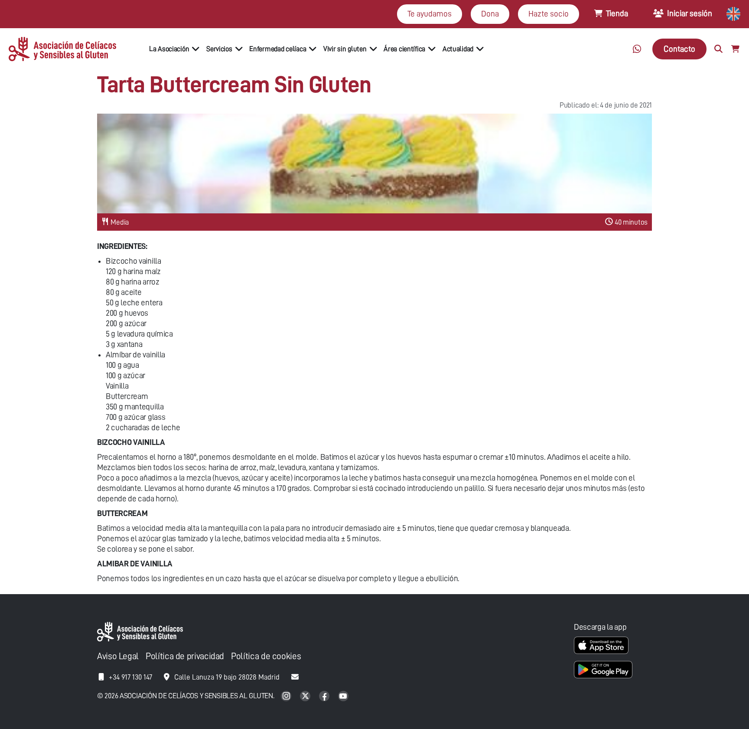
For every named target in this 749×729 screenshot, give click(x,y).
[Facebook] (325, 696)
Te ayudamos (429, 14)
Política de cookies (266, 656)
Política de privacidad (185, 656)
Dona (490, 14)
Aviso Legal (118, 656)
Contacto (679, 49)
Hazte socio (548, 14)
